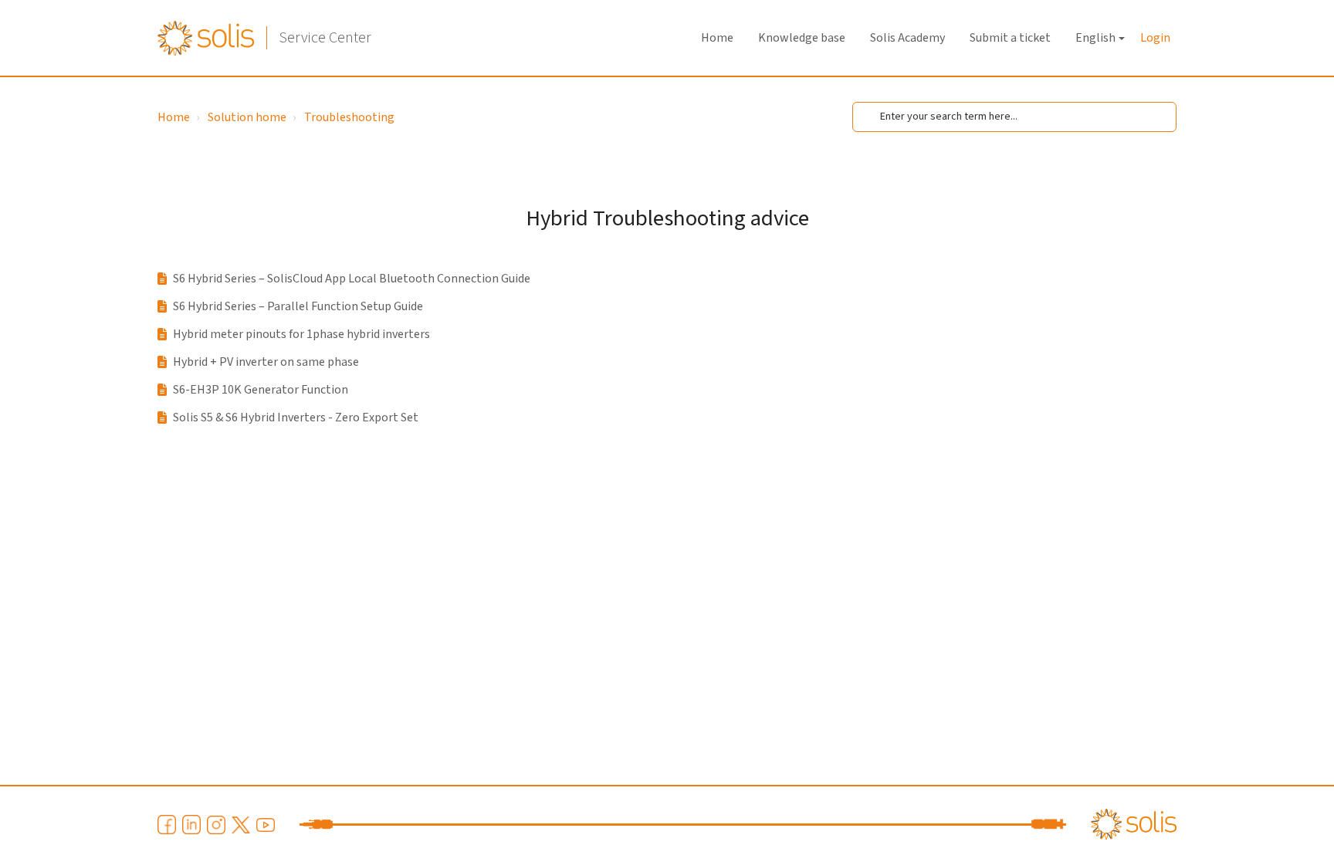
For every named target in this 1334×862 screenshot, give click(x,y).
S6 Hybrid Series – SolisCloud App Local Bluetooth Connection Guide (351, 278)
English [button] (1095, 37)
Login (1155, 37)
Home (717, 37)
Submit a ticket (1010, 37)
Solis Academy (907, 37)
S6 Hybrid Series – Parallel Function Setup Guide (298, 306)
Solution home (247, 117)
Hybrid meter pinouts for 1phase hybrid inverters (301, 334)
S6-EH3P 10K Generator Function (260, 389)
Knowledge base (801, 37)
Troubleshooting (349, 117)
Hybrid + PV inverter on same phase (266, 361)
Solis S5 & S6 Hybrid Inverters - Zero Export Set (295, 417)
